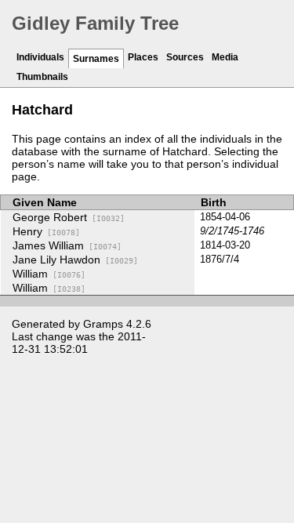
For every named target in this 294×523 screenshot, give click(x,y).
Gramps (103, 324)
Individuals (40, 57)
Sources (185, 57)
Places (143, 57)
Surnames (96, 58)
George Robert (69, 217)
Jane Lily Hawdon (75, 259)
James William (67, 245)
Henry (46, 231)
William (49, 273)
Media (225, 57)
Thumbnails (42, 76)
